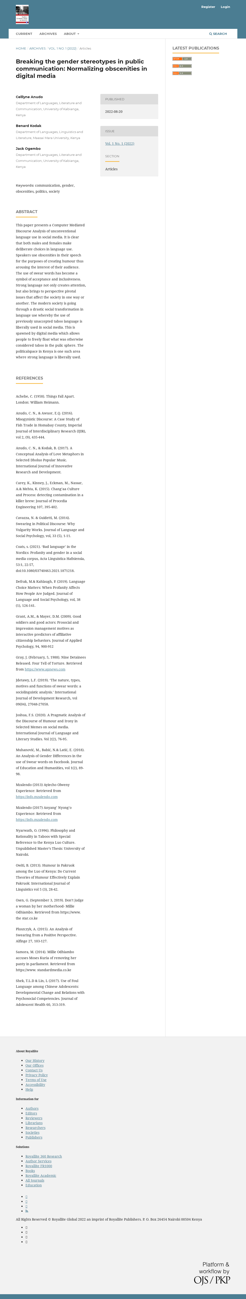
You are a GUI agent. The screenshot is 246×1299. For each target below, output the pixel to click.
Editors (31, 1113)
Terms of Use (36, 1079)
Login (225, 7)
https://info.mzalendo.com (37, 796)
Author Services (38, 1161)
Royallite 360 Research (43, 1156)
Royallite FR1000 (38, 1166)
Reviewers (33, 1118)
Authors (31, 1108)
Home (21, 48)
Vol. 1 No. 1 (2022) (62, 48)
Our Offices (34, 1065)
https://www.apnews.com (45, 669)
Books (30, 1170)
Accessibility (35, 1084)
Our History (34, 1060)
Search (219, 34)
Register (208, 7)
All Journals (34, 1180)
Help (29, 1089)
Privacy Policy (36, 1075)
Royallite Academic (40, 1175)
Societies (32, 1132)
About (70, 34)
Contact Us (34, 1070)
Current (24, 34)
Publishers (33, 1137)
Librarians (34, 1123)
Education (33, 1185)
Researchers (35, 1127)
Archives (48, 34)
